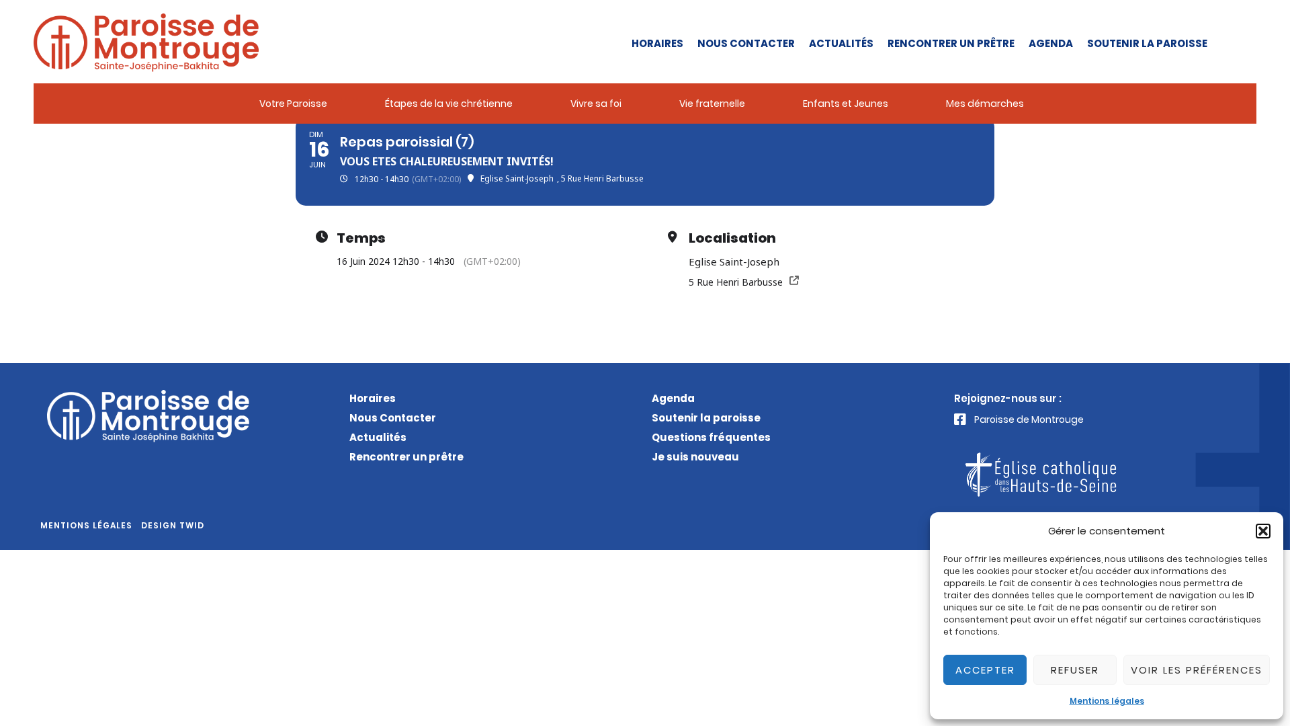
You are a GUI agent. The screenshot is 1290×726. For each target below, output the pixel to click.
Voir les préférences (1196, 670)
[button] (1263, 531)
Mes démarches (985, 103)
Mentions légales (1107, 701)
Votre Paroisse (293, 103)
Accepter (985, 670)
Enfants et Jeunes (845, 103)
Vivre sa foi (595, 103)
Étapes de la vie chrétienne (449, 103)
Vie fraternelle (712, 103)
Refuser (1075, 670)
